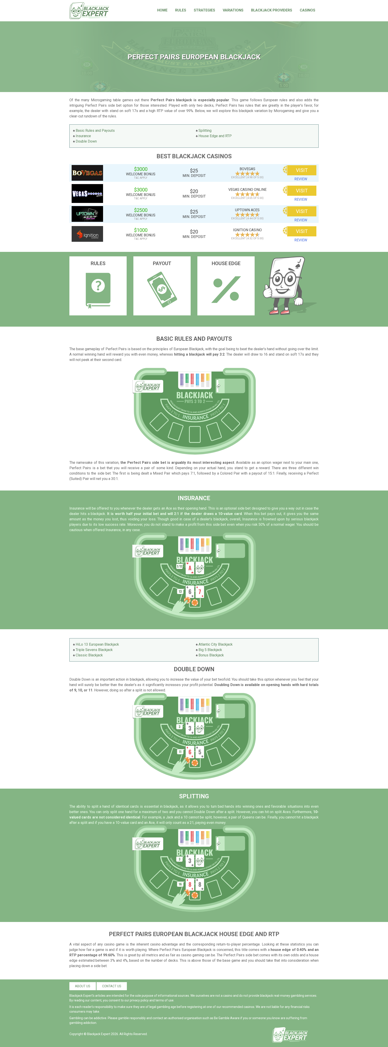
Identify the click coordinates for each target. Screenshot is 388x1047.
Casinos (307, 10)
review (300, 179)
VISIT (302, 170)
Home (162, 10)
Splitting (205, 130)
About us (82, 986)
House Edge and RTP (215, 136)
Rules (180, 10)
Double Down (86, 141)
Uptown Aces (247, 210)
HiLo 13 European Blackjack (97, 644)
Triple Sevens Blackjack (94, 650)
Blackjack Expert (98, 1034)
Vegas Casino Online (247, 189)
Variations (233, 10)
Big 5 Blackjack (210, 650)
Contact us (111, 986)
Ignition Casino (247, 230)
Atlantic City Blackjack (215, 644)
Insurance (83, 136)
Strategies (204, 10)
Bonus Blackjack (211, 655)
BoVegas (247, 169)
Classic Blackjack (89, 655)
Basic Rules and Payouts (95, 130)
